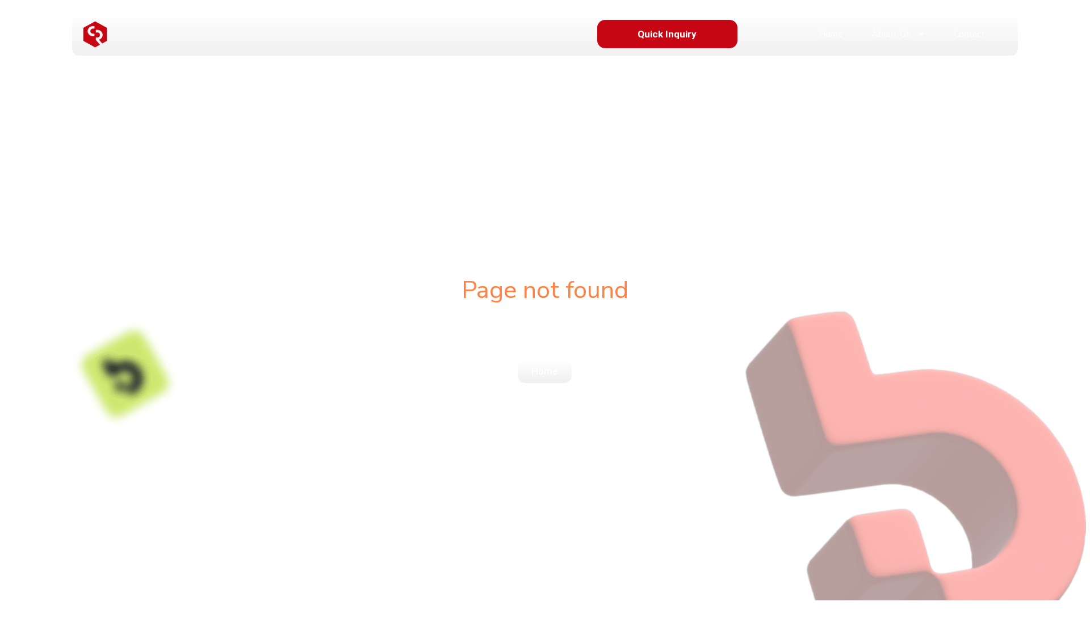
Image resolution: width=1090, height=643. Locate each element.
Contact (969, 34)
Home (831, 34)
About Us (891, 34)
